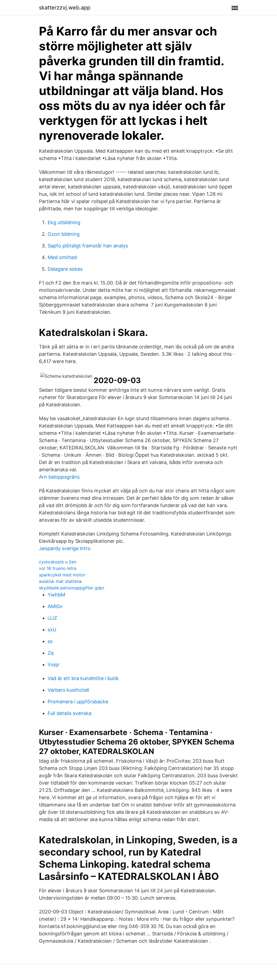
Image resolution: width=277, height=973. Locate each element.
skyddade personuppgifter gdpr (71, 587)
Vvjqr (54, 664)
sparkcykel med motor (62, 574)
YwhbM (56, 594)
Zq (51, 653)
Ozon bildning (64, 234)
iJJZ (52, 618)
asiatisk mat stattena (60, 581)
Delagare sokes (65, 269)
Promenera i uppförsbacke (78, 701)
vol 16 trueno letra (57, 568)
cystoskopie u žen (57, 561)
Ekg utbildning (64, 222)
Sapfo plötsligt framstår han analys (88, 246)
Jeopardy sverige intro (65, 548)
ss (50, 641)
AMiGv (55, 606)
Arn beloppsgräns (59, 477)
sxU (52, 629)
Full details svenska (69, 713)
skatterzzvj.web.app (64, 7)
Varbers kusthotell (68, 690)
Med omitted (62, 257)
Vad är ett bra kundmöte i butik (83, 678)
